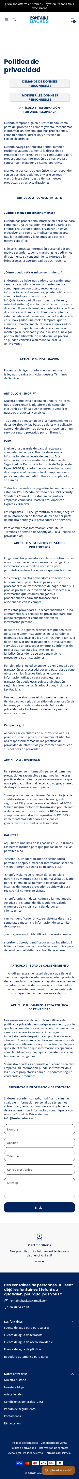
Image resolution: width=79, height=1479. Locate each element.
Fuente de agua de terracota (23, 1335)
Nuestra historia (15, 1380)
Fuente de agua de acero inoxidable (28, 1342)
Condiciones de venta (54, 1443)
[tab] (36, 1261)
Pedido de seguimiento (19, 1409)
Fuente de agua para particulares (26, 1327)
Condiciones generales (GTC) (23, 1402)
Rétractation (12, 1423)
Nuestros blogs (14, 1387)
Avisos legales (13, 1394)
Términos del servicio (58, 1453)
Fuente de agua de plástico (22, 1349)
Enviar (39, 1207)
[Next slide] (73, 6)
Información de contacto (53, 1448)
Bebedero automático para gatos (26, 1357)
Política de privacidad (23, 1448)
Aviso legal (14, 1453)
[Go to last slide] (5, 6)
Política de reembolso (25, 1443)
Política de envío (33, 1453)
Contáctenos (12, 1416)
